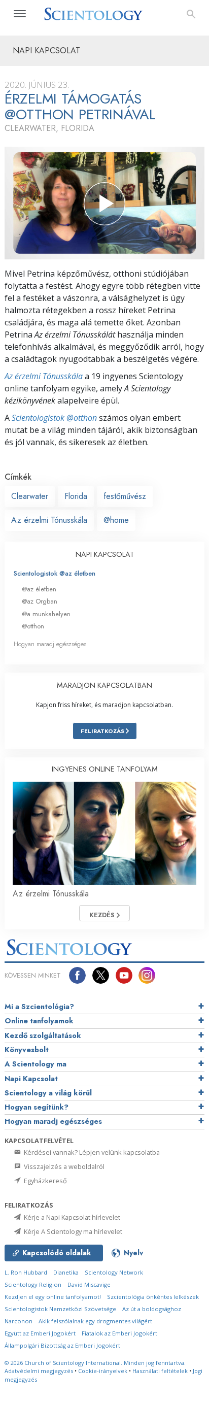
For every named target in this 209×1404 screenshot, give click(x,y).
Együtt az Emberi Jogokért (40, 1333)
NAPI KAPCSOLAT (105, 554)
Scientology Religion (33, 1284)
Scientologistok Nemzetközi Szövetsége (60, 1309)
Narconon (18, 1321)
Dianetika (66, 1272)
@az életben (39, 589)
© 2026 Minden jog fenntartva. (95, 1362)
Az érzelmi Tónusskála (44, 376)
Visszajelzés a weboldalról (63, 1166)
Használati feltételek (160, 1371)
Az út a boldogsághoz (151, 1309)
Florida (75, 496)
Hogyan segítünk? (36, 1107)
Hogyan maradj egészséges (50, 644)
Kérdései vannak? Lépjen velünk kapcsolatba (91, 1152)
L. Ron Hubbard (26, 1272)
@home (116, 520)
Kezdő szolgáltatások (43, 1035)
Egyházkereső (44, 1180)
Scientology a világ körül (48, 1093)
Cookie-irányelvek (102, 1371)
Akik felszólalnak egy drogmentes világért (95, 1321)
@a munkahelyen (46, 614)
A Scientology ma (35, 1064)
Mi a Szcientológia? (39, 1006)
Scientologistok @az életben (54, 573)
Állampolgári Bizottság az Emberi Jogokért (62, 1345)
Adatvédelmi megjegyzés (39, 1371)
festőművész (124, 496)
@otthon (33, 626)
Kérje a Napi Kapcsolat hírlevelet (71, 1217)
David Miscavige (89, 1284)
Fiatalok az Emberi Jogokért (119, 1333)
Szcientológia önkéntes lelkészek (153, 1296)
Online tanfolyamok (39, 1021)
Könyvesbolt (27, 1050)
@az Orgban (39, 601)
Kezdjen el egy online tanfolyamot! (53, 1296)
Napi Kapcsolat (31, 1079)
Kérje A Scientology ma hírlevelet (72, 1231)
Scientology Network (114, 1272)
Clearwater (29, 496)
